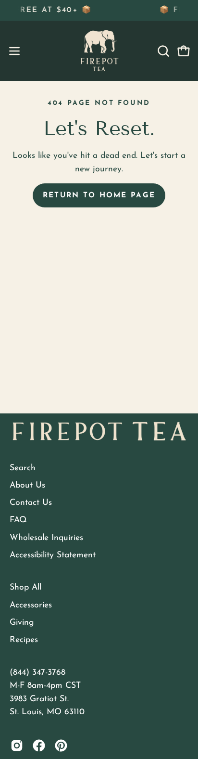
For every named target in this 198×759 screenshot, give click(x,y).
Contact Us (31, 503)
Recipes (24, 640)
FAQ (18, 520)
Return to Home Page (99, 195)
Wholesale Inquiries (46, 538)
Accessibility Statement (53, 555)
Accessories (31, 605)
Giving (22, 622)
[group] (99, 10)
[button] (162, 51)
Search (23, 468)
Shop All (25, 587)
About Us (27, 485)
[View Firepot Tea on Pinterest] (61, 745)
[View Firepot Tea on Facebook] (39, 745)
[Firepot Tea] (99, 51)
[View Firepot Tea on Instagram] (17, 745)
